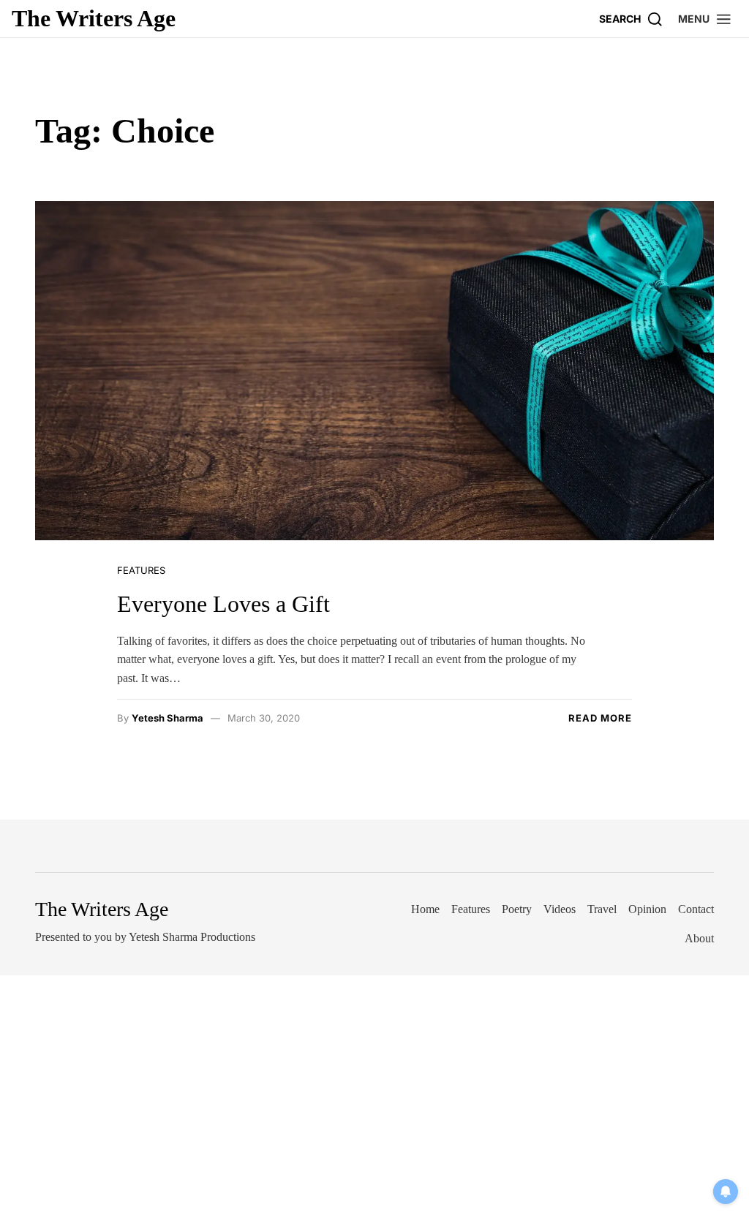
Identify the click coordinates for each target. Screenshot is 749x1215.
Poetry (517, 909)
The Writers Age (94, 18)
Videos (559, 909)
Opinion (647, 909)
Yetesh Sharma (167, 718)
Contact (696, 909)
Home (425, 909)
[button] (705, 18)
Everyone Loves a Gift (223, 604)
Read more (600, 718)
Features (141, 570)
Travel (602, 909)
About (699, 938)
